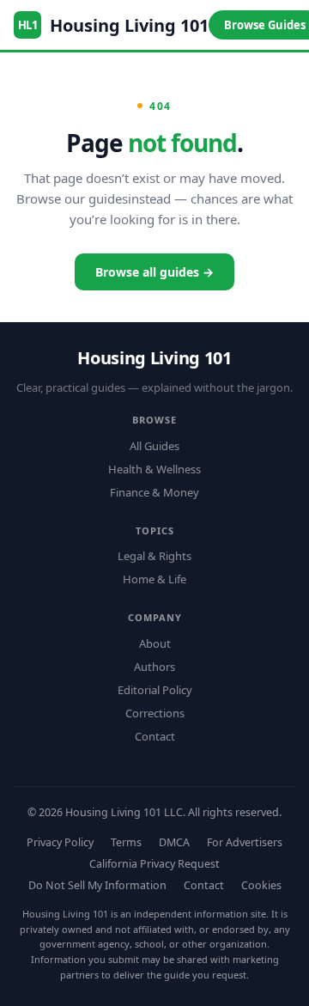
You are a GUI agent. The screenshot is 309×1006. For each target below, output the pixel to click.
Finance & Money (154, 492)
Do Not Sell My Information (97, 885)
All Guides (154, 446)
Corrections (155, 713)
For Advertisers (244, 842)
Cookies (261, 885)
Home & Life (154, 579)
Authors (154, 666)
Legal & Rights (154, 556)
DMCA (174, 842)
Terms (126, 842)
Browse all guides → (154, 272)
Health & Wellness (154, 469)
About (155, 643)
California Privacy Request (154, 864)
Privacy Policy (60, 842)
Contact (155, 736)
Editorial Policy (155, 690)
